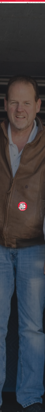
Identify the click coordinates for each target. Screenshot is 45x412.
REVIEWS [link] (38, 2)
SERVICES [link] (30, 2)
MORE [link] (32, 2)
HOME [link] (27, 2)
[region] (22, 1)
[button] (44, 2)
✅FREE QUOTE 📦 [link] (41, 2)
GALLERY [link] (35, 2)
